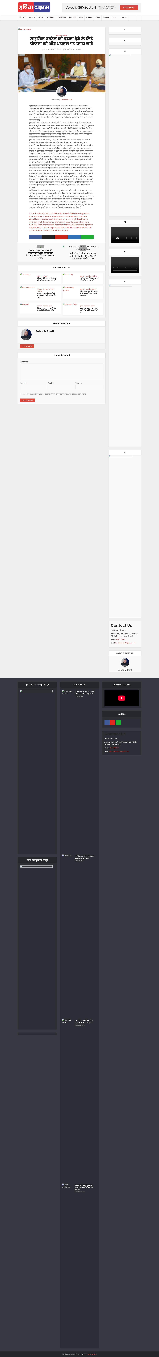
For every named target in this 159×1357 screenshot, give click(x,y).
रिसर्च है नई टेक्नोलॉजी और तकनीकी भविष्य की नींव (46, 309)
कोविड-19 (62, 18)
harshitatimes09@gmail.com (125, 643)
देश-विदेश (72, 18)
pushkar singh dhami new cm (76, 219)
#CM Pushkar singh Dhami (41, 213)
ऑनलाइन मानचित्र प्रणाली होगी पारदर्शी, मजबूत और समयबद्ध (89, 293)
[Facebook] (107, 722)
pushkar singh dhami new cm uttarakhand (48, 222)
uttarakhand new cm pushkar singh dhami (51, 230)
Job (114, 18)
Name (23, 383)
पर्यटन (65, 35)
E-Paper (106, 18)
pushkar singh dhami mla (52, 219)
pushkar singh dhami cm (54, 216)
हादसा (98, 18)
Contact (124, 18)
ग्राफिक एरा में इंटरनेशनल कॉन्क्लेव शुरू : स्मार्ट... (89, 279)
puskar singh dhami (52, 227)
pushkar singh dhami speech (42, 224)
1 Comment (79, 696)
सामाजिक (50, 18)
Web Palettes (92, 1354)
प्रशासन (94, 289)
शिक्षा (81, 18)
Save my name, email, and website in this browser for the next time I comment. (54, 394)
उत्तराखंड (22, 18)
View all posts (27, 346)
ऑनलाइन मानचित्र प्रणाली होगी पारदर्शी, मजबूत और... (84, 693)
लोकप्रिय (94, 276)
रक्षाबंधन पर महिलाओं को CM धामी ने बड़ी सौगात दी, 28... (46, 295)
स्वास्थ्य (40, 18)
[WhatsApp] (118, 722)
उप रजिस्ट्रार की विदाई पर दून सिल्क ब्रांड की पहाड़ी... (84, 1022)
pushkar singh (36, 216)
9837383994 (120, 639)
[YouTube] (112, 722)
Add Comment (56, 49)
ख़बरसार (32, 18)
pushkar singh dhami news (78, 222)
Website (78, 383)
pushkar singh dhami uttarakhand (70, 224)
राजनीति (89, 18)
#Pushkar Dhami (62, 213)
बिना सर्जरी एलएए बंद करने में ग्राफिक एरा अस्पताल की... (47, 279)
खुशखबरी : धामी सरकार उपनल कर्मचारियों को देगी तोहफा (84, 1187)
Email (51, 383)
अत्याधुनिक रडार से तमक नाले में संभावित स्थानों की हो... (89, 310)
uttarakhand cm (68, 227)
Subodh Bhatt (69, 49)
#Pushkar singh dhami (80, 213)
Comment (24, 361)
